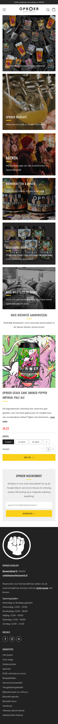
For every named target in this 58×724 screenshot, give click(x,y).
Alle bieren (8, 655)
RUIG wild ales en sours (14, 673)
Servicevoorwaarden (13, 682)
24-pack (35, 442)
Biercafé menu (9, 701)
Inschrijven (28, 513)
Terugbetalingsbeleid (13, 687)
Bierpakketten (9, 678)
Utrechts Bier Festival (13, 715)
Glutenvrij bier (9, 664)
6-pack (8, 442)
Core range (8, 659)
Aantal (6, 449)
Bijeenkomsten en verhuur (15, 692)
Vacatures (7, 705)
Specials (7, 668)
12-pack (21, 442)
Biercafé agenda (10, 696)
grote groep (42, 588)
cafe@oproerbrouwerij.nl (15, 575)
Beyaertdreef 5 (10, 571)
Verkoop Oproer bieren (13, 710)
